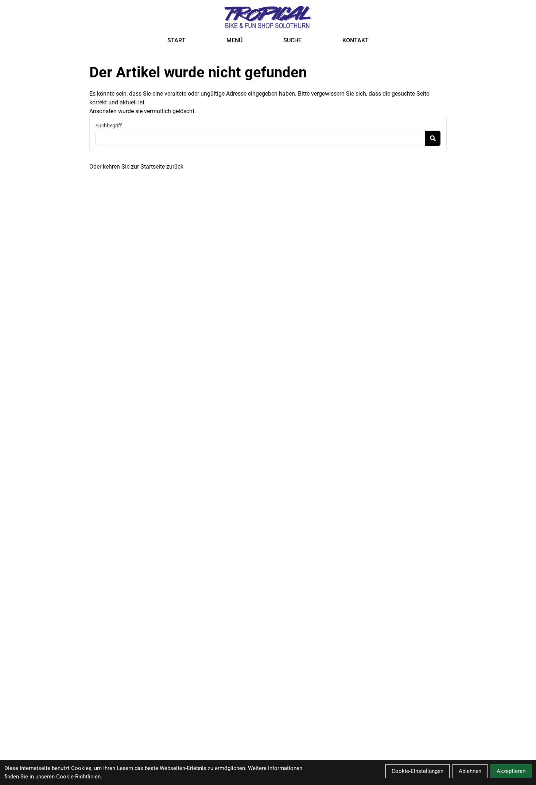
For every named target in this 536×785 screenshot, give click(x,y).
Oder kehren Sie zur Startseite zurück (136, 166)
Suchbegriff (109, 125)
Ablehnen (470, 771)
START (176, 40)
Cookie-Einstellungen (417, 771)
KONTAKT (355, 40)
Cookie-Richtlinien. (79, 776)
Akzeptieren (511, 771)
